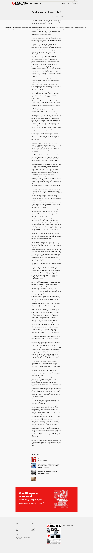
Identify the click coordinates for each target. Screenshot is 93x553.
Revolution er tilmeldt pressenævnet (27, 538)
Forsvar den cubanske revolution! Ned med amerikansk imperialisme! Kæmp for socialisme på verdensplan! (48, 465)
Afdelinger (32, 529)
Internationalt (18, 528)
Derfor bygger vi (33, 526)
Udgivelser (32, 530)
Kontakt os (32, 534)
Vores (32, 528)
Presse (32, 535)
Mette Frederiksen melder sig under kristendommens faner (49, 477)
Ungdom (17, 529)
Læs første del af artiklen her (45, 23)
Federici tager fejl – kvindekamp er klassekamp (47, 471)
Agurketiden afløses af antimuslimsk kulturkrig (47, 458)
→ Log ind (73, 0)
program (34, 528)
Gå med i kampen (23, 505)
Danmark (17, 526)
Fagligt (17, 530)
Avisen (17, 523)
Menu (31, 3)
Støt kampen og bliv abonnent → (68, 525)
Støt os (77, 0)
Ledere (17, 534)
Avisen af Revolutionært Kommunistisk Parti (48, 549)
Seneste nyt (17, 525)
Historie (46, 8)
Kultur (17, 531)
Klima (16, 533)
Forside (32, 525)
